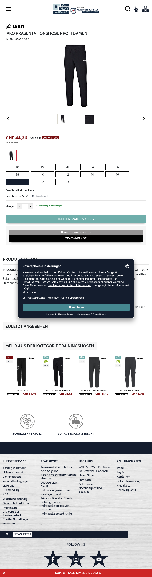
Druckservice (49, 482)
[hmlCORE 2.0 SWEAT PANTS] (58, 377)
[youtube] (99, 558)
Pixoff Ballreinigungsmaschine (55, 488)
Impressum (10, 507)
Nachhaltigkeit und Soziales (90, 489)
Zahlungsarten (12, 476)
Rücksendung (11, 490)
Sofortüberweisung (128, 481)
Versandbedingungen (16, 481)
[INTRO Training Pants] (130, 377)
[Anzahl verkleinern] (19, 206)
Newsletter (85, 479)
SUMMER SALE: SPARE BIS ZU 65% (78, 573)
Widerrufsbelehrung (15, 499)
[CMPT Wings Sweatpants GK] (94, 377)
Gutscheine (86, 484)
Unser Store (86, 475)
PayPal (121, 472)
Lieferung (8, 485)
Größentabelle (40, 196)
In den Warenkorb (76, 219)
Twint (120, 468)
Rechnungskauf (126, 490)
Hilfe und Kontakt (13, 472)
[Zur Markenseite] (15, 27)
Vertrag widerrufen (14, 468)
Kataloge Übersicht (53, 494)
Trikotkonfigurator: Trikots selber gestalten (56, 500)
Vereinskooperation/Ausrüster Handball (59, 476)
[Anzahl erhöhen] (30, 206)
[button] (8, 8)
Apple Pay (123, 476)
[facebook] (53, 558)
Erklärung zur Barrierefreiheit (12, 513)
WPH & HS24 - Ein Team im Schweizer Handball (94, 469)
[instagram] (76, 558)
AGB (6, 494)
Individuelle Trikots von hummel (55, 507)
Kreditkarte (123, 485)
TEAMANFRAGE (76, 238)
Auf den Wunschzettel (77, 232)
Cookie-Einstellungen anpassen (16, 521)
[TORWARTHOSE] (22, 377)
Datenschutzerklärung (16, 503)
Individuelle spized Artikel (56, 513)
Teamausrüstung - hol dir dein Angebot (56, 469)
